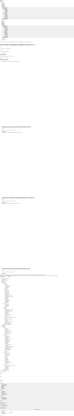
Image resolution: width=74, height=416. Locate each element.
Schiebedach (7, 359)
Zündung (6, 334)
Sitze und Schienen (7, 361)
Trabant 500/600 (5, 26)
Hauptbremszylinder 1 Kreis (9, 295)
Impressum (3, 388)
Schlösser (6, 360)
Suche (2, 411)
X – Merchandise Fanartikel (5, 370)
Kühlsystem (6, 342)
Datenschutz (3, 393)
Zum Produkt (3, 131)
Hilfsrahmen (6, 297)
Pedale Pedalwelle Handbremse (9, 346)
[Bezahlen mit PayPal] (0, 373)
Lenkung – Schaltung (8, 300)
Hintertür (6, 357)
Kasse (2, 4)
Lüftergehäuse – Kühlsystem (9, 321)
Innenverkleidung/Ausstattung (9, 309)
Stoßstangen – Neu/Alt (8, 316)
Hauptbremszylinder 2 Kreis (9, 296)
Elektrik (6, 9)
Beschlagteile (7, 354)
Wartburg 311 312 (4, 325)
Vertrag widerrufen (37, 409)
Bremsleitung (7, 336)
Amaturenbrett (7, 353)
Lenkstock (6, 299)
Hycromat (4, 307)
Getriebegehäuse (7, 305)
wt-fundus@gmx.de (5, 405)
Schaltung (6, 306)
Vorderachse (6, 302)
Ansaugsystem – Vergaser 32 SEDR (10, 365)
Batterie (6, 329)
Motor (6, 12)
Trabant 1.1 (5, 7)
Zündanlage (6, 288)
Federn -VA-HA (7, 293)
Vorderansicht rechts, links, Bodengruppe (10, 317)
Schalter (6, 332)
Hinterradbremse (7, 340)
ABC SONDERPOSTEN (5, 278)
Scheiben (6, 313)
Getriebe (6, 11)
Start (0, 41)
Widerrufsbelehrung (4, 394)
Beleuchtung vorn (7, 286)
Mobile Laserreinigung (5, 280)
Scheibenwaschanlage (8, 333)
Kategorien (3, 6)
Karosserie (6, 16)
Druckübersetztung (7, 337)
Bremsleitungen (7, 292)
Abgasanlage (7, 290)
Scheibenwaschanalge (8, 314)
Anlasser (6, 328)
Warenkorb (3, 5)
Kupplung (6, 319)
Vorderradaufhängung (12, 41)
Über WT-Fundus (4, 384)
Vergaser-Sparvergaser (8, 323)
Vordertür (6, 363)
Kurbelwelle (6, 320)
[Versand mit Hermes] (1, 373)
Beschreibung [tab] (3, 52)
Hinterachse (6, 339)
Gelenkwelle (7, 338)
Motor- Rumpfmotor (8, 322)
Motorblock (6, 368)
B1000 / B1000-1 (5, 37)
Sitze (5, 315)
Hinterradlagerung (7, 341)
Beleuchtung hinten (7, 285)
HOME (3, 2)
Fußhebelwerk (7, 294)
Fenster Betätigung (7, 355)
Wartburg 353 (5, 13)
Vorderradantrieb (7, 348)
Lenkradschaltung (9, 344)
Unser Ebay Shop (4, 385)
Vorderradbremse (7, 349)
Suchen (9, 276)
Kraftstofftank (7, 298)
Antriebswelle (7, 304)
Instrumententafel (7, 310)
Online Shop (3, 3)
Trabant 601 (5, 27)
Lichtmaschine (7, 287)
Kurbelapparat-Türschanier (8, 311)
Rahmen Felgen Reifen (8, 347)
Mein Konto (3, 23)
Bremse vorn (7, 291)
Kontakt (3, 19)
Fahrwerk (6, 10)
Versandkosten (8, 48)
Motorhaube (6, 345)
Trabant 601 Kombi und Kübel (7, 324)
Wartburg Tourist (5, 18)
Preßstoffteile (7, 312)
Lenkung (6, 343)
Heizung (6, 308)
